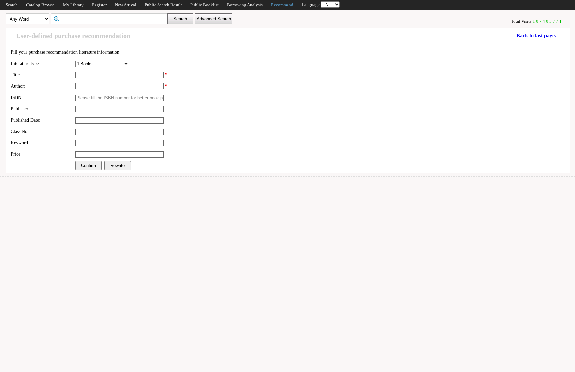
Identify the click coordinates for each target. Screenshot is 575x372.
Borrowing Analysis (245, 4)
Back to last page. (536, 35)
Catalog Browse (40, 4)
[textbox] (111, 18)
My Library (73, 4)
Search (12, 4)
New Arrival (125, 4)
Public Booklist (204, 4)
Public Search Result (163, 4)
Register (99, 4)
